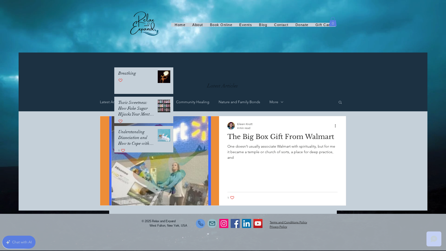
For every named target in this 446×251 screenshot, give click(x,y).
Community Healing (192, 102)
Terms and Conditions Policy (288, 222)
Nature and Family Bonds (239, 102)
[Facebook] (235, 223)
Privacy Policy (278, 226)
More (273, 102)
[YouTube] (257, 223)
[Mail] (212, 223)
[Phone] (200, 223)
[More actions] (337, 126)
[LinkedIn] (246, 223)
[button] (333, 21)
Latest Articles (111, 102)
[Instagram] (223, 223)
